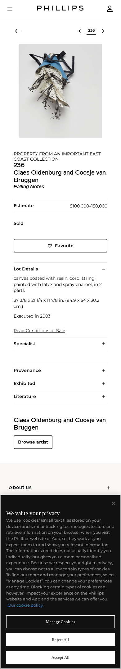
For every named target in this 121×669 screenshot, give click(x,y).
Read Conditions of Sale (39, 330)
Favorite (64, 245)
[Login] (110, 9)
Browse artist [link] (33, 442)
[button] (60, 91)
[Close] (113, 503)
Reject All (60, 639)
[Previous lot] (79, 31)
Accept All (60, 657)
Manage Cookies (60, 621)
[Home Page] (60, 9)
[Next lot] (103, 31)
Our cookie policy (25, 605)
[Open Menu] (14, 9)
